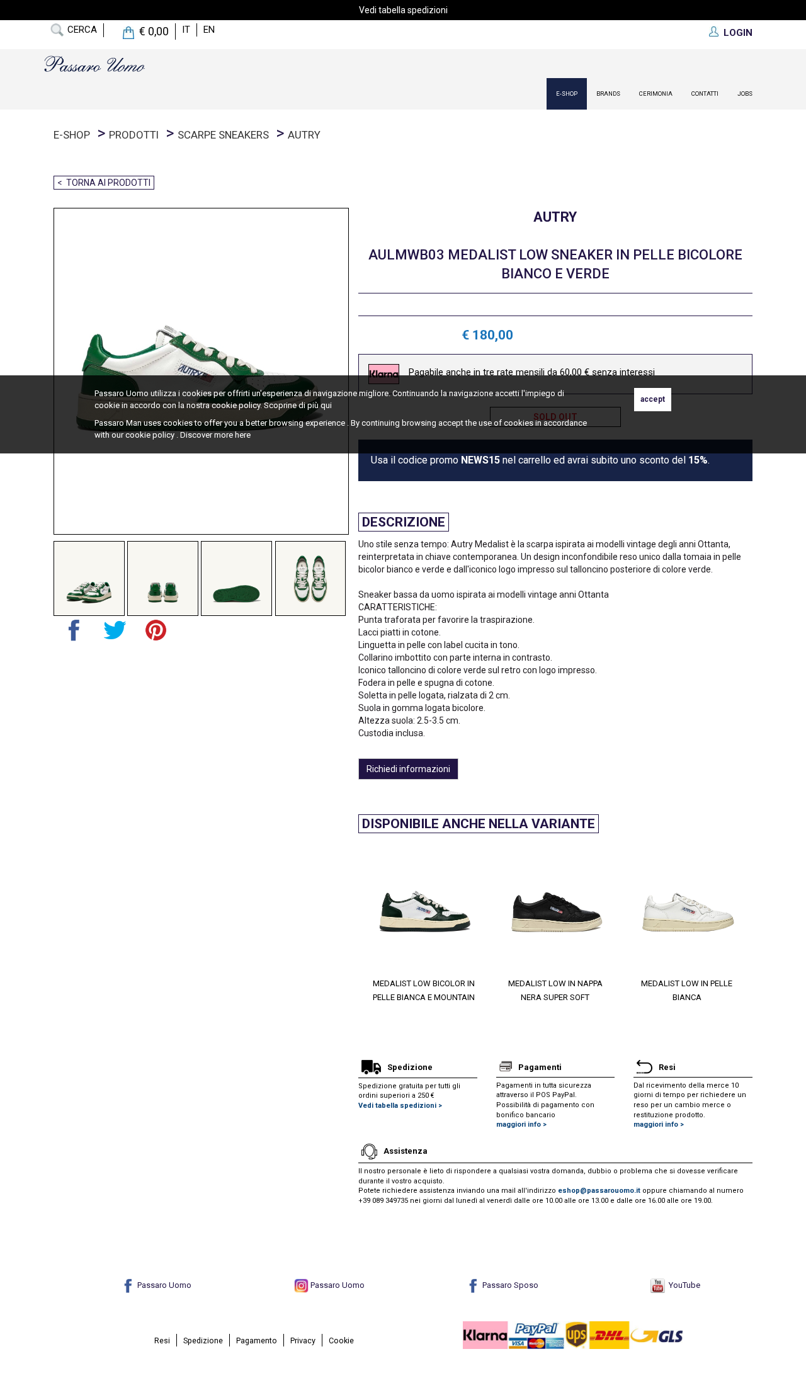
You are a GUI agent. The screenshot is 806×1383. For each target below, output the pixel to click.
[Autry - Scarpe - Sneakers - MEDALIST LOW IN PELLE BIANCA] (399, 909)
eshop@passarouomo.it (599, 1191)
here (243, 435)
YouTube (682, 1285)
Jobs (744, 93)
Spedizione (203, 1340)
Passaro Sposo (509, 1285)
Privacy (302, 1340)
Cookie (341, 1340)
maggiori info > (521, 1124)
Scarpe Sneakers (223, 134)
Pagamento (256, 1340)
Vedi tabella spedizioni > (400, 1105)
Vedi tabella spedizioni (403, 10)
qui (326, 405)
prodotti (134, 134)
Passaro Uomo (163, 1285)
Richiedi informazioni (408, 769)
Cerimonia (656, 93)
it (186, 29)
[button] (367, 918)
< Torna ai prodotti (103, 183)
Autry (304, 134)
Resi (162, 1340)
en (209, 29)
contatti (704, 93)
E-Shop (566, 93)
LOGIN (738, 32)
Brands (608, 93)
